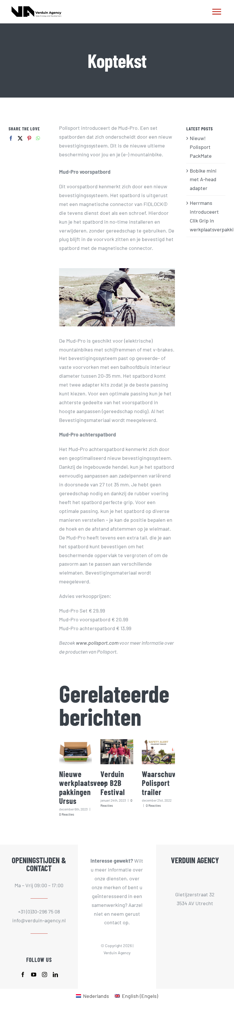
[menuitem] (92, 995)
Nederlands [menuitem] (96, 996)
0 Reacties (66, 814)
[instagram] (44, 974)
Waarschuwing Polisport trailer (164, 783)
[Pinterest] (29, 138)
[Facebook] (11, 138)
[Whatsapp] (38, 138)
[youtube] (33, 974)
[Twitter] (20, 138)
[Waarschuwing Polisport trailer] (158, 751)
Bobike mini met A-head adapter (203, 179)
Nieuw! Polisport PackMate (201, 147)
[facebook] (22, 974)
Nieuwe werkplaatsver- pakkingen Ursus (82, 787)
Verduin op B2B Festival (112, 783)
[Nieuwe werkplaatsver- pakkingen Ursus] (75, 751)
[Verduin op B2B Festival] (116, 751)
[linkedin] (55, 974)
